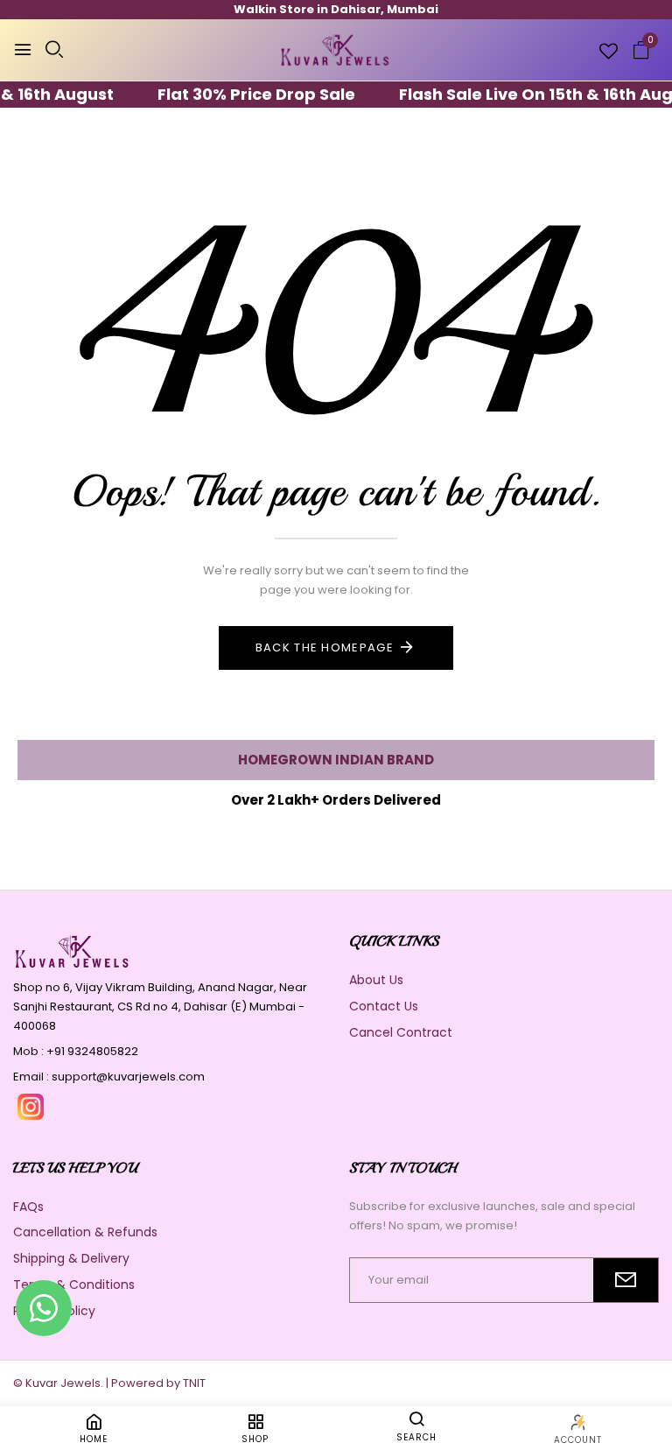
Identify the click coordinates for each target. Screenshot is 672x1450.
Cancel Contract (400, 1032)
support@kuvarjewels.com (128, 1076)
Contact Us (383, 1006)
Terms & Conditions (74, 1284)
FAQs (28, 1206)
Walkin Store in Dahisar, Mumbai (336, 9)
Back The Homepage (325, 647)
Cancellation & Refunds (85, 1232)
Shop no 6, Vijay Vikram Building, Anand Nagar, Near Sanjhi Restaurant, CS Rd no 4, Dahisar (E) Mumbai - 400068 (160, 1006)
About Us (376, 980)
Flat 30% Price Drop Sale (243, 94)
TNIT (194, 1383)
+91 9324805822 (92, 1051)
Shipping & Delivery (71, 1258)
